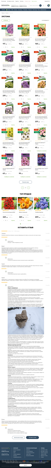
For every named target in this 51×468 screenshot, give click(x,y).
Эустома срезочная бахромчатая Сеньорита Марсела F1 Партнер (40, 91)
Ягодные (30, 9)
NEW (12, 9)
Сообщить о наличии (41, 150)
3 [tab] (23, 223)
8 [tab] (30, 223)
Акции (9, 9)
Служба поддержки (16, 454)
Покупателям (3, 1)
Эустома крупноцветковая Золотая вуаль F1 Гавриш (24, 39)
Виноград (35, 9)
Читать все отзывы (18, 437)
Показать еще (25, 182)
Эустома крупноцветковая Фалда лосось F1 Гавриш (40, 39)
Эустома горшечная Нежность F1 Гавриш (25, 169)
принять (25, 465)
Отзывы (42, 457)
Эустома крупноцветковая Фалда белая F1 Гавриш (24, 143)
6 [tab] (27, 223)
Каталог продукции (16, 449)
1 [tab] (20, 223)
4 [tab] (24, 223)
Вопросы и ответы (44, 455)
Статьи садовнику (29, 451)
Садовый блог (47, 1)
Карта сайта (28, 454)
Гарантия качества (44, 452)
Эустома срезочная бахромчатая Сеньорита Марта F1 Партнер (41, 65)
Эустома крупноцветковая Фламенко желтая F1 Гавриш (8, 143)
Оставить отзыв (27, 1)
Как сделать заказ (44, 449)
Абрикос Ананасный (23, 212)
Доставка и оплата (10, 1)
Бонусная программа (30, 455)
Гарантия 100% (43, 454)
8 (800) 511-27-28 (23, 6)
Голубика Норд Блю (39, 212)
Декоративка (43, 9)
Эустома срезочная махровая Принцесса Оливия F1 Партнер (9, 91)
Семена (15, 9)
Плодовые (25, 9)
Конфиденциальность (17, 457)
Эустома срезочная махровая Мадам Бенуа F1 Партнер (25, 117)
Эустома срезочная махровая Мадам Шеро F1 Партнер (9, 117)
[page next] (28, 187)
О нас (14, 452)
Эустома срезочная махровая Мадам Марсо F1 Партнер (25, 91)
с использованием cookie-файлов (38, 462)
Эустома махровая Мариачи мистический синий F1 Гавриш (9, 39)
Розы (39, 9)
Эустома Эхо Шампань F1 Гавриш (40, 143)
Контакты (21, 1)
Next (47, 208)
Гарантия (17, 1)
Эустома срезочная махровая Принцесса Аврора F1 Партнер (41, 117)
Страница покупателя (30, 452)
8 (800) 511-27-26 (15, 6)
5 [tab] (26, 223)
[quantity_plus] (23, 47)
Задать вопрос (34, 1)
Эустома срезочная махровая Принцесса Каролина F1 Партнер (9, 65)
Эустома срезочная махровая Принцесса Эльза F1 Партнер (25, 65)
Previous (3, 208)
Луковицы (20, 9)
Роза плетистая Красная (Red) (9, 212)
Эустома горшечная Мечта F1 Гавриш (8, 169)
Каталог (3, 9)
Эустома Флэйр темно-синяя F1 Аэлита (41, 169)
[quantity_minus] (3, 47)
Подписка (28, 449)
